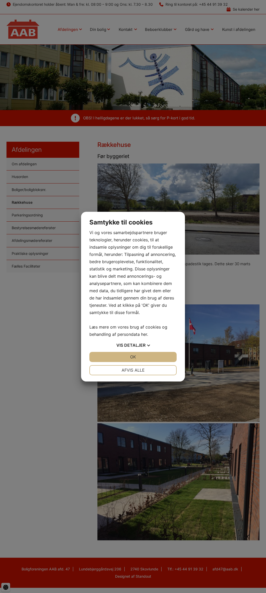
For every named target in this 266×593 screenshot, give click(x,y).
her (144, 334)
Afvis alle (133, 370)
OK (133, 356)
